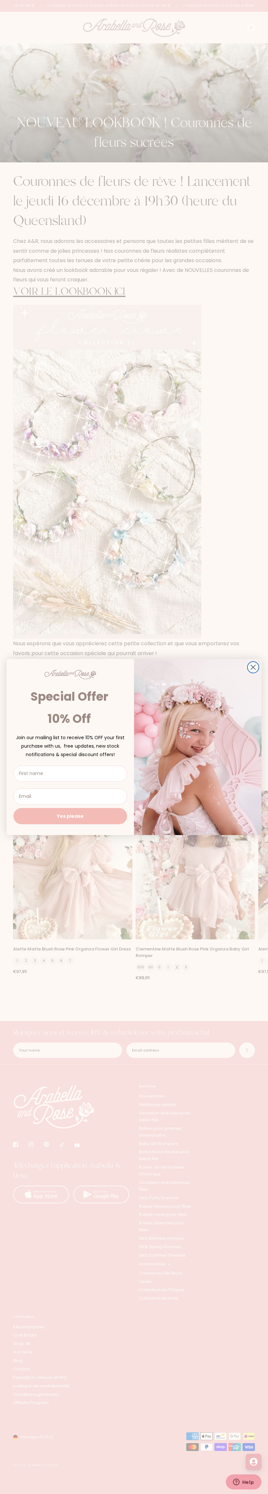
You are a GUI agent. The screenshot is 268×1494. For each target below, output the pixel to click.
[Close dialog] (253, 667)
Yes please (70, 816)
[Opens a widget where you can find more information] (243, 1482)
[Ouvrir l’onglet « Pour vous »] (253, 1462)
